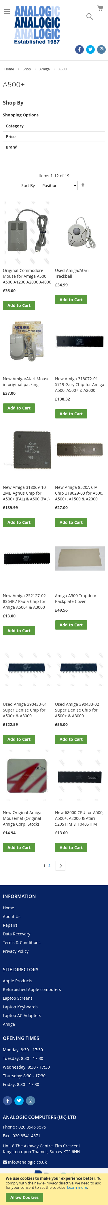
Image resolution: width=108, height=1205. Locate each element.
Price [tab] (11, 136)
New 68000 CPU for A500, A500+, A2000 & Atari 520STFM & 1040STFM (79, 818)
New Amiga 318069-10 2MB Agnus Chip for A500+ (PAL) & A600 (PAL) (26, 493)
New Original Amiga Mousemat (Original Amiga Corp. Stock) (22, 818)
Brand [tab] (12, 146)
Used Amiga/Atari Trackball (72, 273)
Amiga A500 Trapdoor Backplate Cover (75, 598)
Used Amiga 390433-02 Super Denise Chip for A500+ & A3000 (77, 709)
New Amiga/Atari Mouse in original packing (26, 381)
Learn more (77, 1187)
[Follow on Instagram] (101, 49)
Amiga (45, 69)
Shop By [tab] (13, 102)
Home (9, 69)
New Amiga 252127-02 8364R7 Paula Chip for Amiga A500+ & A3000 (24, 601)
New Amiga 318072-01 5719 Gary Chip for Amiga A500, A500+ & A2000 (79, 384)
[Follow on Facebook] (79, 49)
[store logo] (37, 25)
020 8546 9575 (32, 1127)
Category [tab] (15, 125)
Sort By (28, 185)
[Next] (60, 866)
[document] (54, 1189)
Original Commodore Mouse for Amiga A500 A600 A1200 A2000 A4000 (27, 276)
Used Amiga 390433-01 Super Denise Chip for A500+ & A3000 (25, 709)
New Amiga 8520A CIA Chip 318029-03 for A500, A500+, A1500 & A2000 (79, 493)
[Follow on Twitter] (90, 49)
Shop (27, 69)
